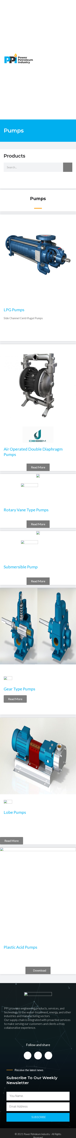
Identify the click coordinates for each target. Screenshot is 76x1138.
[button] (70, 59)
